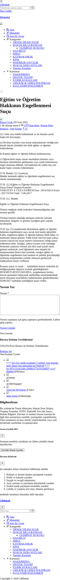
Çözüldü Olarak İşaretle (12, 450)
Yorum (4, 293)
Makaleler (14, 33)
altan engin (12, 396)
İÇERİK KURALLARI (25, 80)
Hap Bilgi (34, 125)
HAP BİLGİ (19, 51)
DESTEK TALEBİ (23, 77)
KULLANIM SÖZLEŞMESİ (28, 86)
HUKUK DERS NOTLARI (27, 65)
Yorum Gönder (7, 328)
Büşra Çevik (6, 122)
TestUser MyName (16, 389)
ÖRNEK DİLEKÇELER (26, 42)
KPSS (16, 59)
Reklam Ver (6, 351)
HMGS (16, 53)
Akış (11, 29)
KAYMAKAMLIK (23, 56)
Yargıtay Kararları (22, 68)
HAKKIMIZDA (21, 74)
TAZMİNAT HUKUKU (31, 48)
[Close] (2, 436)
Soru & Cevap (16, 36)
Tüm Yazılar (15, 128)
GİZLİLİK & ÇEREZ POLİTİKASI (31, 83)
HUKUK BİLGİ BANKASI (27, 45)
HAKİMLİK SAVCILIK (25, 62)
